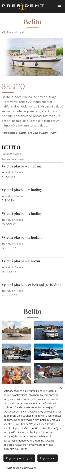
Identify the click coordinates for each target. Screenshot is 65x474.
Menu (59, 6)
